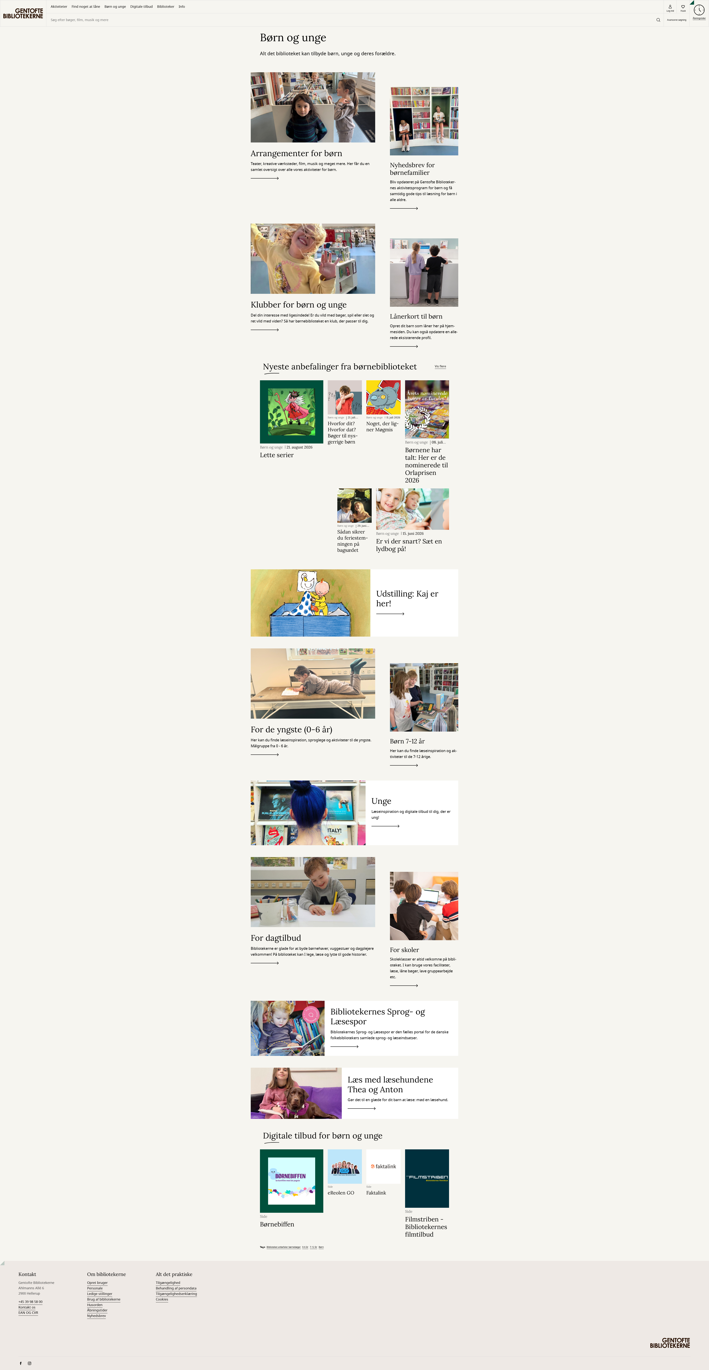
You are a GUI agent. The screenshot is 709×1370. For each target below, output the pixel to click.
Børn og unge (115, 6)
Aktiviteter (59, 6)
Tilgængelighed (168, 1282)
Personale (95, 1288)
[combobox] (355, 19)
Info (182, 6)
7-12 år (313, 1247)
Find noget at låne (86, 6)
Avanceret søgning (676, 20)
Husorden (94, 1305)
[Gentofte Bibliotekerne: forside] (23, 13)
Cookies (162, 1299)
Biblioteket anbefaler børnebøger (284, 1247)
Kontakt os (26, 1307)
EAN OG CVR (28, 1312)
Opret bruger (97, 1282)
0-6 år (305, 1247)
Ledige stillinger (99, 1293)
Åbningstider (97, 1310)
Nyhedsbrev (96, 1315)
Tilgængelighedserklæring (176, 1293)
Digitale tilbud (141, 6)
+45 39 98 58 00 (30, 1301)
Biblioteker (165, 6)
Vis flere (440, 366)
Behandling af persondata (176, 1288)
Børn (321, 1247)
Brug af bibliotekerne (103, 1299)
